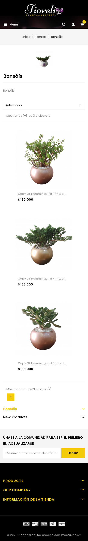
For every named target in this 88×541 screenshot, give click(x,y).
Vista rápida (57, 208)
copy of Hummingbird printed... (42, 194)
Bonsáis (10, 408)
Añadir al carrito (35, 208)
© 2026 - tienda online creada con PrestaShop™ (44, 535)
